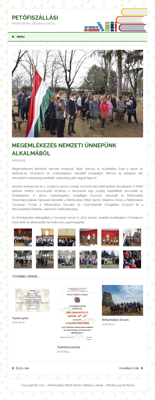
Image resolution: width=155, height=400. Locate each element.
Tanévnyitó (20, 318)
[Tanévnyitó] (32, 313)
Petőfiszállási (35, 17)
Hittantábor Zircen (115, 319)
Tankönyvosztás (68, 347)
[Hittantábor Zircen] (122, 314)
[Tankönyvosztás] (77, 342)
